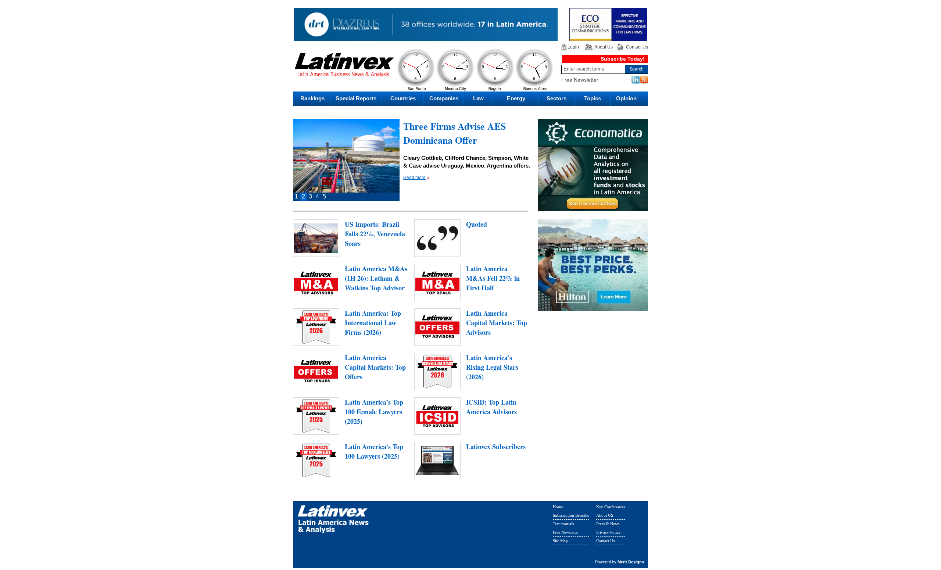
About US (604, 517)
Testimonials (563, 525)
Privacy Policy (608, 533)
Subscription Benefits (571, 517)
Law (478, 98)
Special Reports (356, 98)
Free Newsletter (579, 80)
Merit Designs (631, 563)
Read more (414, 191)
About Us (603, 47)
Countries (403, 98)
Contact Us (637, 47)
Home (558, 508)
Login (573, 47)
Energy (516, 98)
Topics (592, 98)
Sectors (556, 98)
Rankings (312, 98)
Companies (443, 98)
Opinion (626, 98)
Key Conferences (610, 508)
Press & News (607, 525)
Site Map (560, 542)
